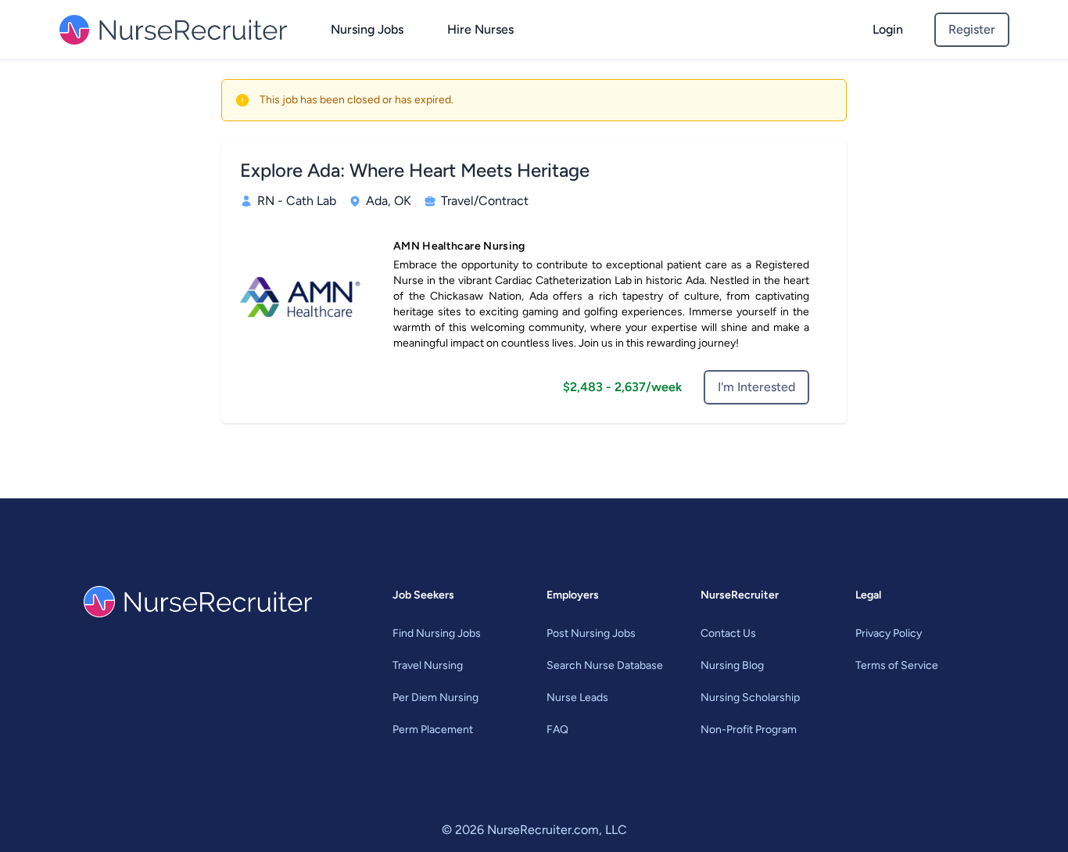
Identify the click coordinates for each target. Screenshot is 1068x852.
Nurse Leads (577, 697)
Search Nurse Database (605, 665)
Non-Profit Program (749, 729)
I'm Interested (756, 386)
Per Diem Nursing (435, 697)
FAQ (557, 729)
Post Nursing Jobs (591, 633)
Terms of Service (896, 665)
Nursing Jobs (367, 29)
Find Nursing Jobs (436, 633)
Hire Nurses (480, 29)
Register (971, 29)
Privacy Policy (888, 633)
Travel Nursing (427, 665)
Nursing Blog (732, 665)
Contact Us (728, 633)
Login (888, 29)
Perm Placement (432, 729)
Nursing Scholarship (750, 697)
